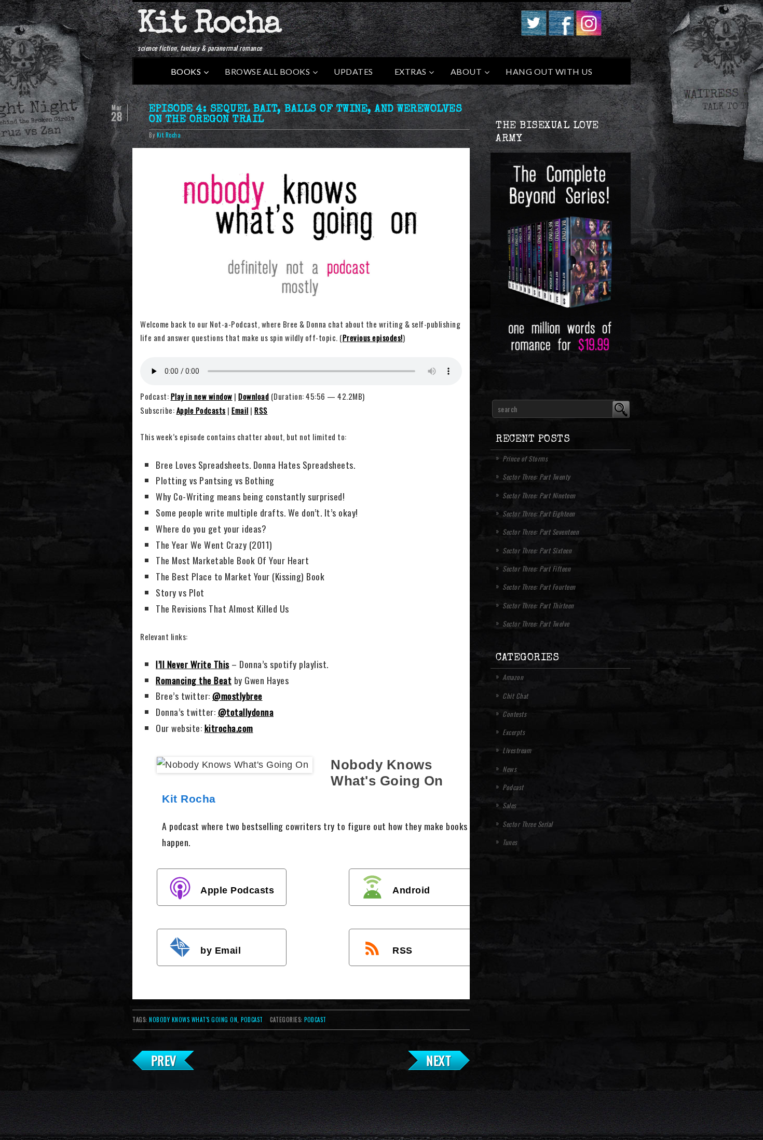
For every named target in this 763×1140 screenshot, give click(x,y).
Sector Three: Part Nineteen (539, 495)
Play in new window (202, 396)
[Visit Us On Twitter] (533, 32)
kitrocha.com (229, 728)
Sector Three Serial (527, 824)
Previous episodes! (373, 337)
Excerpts (513, 732)
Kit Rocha (209, 25)
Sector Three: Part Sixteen (536, 550)
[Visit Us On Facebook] (561, 32)
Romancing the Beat (193, 680)
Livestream (516, 750)
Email (240, 410)
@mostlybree (237, 695)
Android (411, 890)
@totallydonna (246, 711)
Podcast (315, 1019)
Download (253, 396)
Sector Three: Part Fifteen (536, 568)
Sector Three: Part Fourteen (539, 586)
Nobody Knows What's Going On (193, 1019)
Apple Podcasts (201, 410)
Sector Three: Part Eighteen (538, 513)
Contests (514, 714)
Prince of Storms (525, 458)
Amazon (512, 677)
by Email (220, 950)
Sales (509, 805)
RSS (261, 410)
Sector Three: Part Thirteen (538, 605)
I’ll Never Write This (192, 664)
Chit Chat (515, 695)
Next (438, 1060)
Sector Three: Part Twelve (535, 623)
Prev (163, 1060)
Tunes (509, 842)
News (509, 769)
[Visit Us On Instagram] (588, 32)
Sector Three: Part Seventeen (540, 531)
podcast (252, 1019)
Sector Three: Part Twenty (536, 476)
